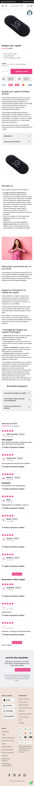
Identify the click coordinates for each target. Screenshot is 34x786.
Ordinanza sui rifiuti (8, 740)
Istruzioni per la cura (25, 708)
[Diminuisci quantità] (3, 71)
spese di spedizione (21, 64)
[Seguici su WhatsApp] (24, 775)
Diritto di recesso (7, 746)
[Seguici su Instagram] (14, 775)
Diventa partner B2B (25, 714)
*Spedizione (5, 731)
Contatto (21, 723)
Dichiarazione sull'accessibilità (7, 764)
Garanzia (21, 711)
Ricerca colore (23, 702)
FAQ (20, 720)
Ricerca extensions (24, 699)
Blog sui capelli (23, 705)
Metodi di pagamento (8, 737)
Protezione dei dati (7, 750)
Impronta (5, 755)
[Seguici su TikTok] (19, 775)
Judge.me (9, 645)
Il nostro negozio (24, 717)
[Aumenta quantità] (8, 71)
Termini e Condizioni (8, 752)
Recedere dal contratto (6, 759)
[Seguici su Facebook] (9, 775)
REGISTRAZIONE (23, 670)
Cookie (4, 744)
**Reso (4, 735)
